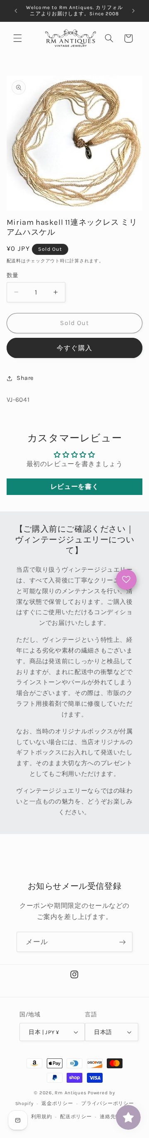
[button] (17, 38)
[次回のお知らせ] (133, 11)
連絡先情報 (113, 1116)
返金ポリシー (57, 1103)
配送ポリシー (75, 1116)
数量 (13, 275)
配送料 (14, 261)
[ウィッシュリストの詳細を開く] (126, 579)
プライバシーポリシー (107, 1103)
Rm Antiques (70, 1093)
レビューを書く (74, 486)
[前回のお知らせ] (16, 11)
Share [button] (25, 378)
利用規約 (41, 1116)
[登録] (122, 942)
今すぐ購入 (74, 348)
